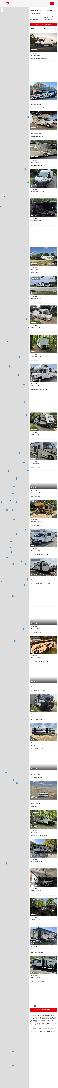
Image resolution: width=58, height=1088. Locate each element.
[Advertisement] (43, 992)
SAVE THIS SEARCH (43, 1010)
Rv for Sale (34, 53)
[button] (7, 510)
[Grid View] (55, 28)
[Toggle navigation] (52, 3)
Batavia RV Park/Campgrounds (46, 1028)
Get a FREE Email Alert (43, 24)
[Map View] (52, 28)
